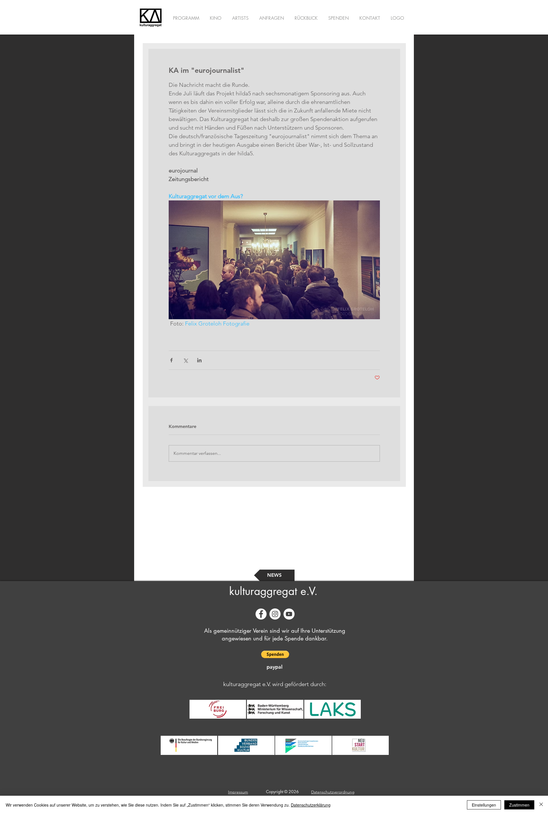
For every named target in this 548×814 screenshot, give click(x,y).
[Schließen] (541, 804)
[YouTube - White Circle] (289, 614)
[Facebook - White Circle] (261, 614)
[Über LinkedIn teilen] (199, 360)
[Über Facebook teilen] (171, 360)
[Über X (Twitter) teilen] (185, 360)
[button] (275, 654)
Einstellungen (484, 805)
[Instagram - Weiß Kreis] (275, 614)
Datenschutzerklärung (311, 805)
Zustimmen (519, 805)
